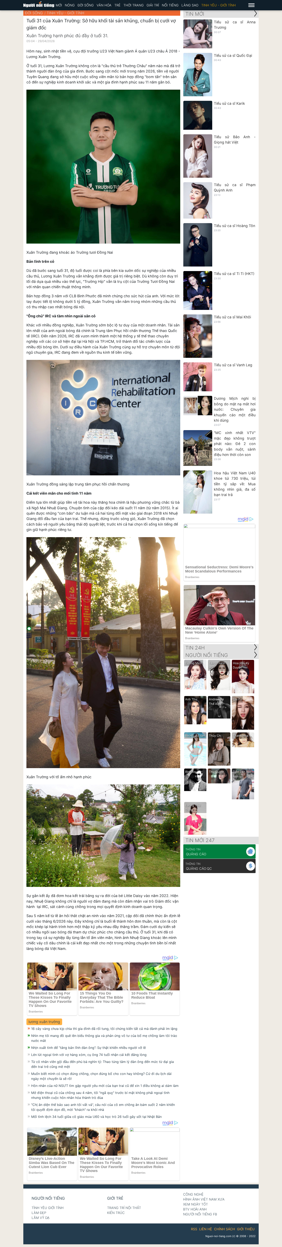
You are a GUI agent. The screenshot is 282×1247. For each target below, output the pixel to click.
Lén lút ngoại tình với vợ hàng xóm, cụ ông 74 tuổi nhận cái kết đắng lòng (89, 1055)
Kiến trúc (116, 1213)
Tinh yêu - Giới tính (218, 5)
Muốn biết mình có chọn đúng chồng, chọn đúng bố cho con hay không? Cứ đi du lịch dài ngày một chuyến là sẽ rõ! (101, 1076)
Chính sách (224, 1229)
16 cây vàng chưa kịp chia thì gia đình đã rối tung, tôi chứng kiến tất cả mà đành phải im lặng (104, 1029)
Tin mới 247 (200, 840)
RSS (194, 1229)
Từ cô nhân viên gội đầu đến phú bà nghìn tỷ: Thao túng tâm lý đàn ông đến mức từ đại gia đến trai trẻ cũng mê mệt (102, 1064)
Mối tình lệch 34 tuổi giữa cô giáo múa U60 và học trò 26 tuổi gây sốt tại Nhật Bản (96, 1117)
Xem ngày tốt (195, 1204)
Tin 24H (195, 648)
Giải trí (153, 5)
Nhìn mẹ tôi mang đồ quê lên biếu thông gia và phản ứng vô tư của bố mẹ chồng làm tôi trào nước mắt (104, 1038)
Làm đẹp (39, 1213)
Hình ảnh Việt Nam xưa (204, 1199)
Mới (59, 5)
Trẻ (117, 5)
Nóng (70, 5)
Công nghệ (193, 1194)
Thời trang (133, 5)
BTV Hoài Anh (195, 1209)
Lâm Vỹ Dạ (41, 1218)
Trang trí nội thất (124, 1208)
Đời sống (86, 5)
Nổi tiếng (170, 5)
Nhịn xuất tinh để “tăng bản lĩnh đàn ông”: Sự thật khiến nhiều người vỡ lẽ (88, 1048)
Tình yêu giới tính (48, 1208)
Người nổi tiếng (48, 1198)
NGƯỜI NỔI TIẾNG (206, 655)
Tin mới (194, 14)
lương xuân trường (44, 1022)
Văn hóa (104, 5)
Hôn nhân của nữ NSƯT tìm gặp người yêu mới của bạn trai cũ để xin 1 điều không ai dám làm (105, 1086)
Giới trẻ (115, 1198)
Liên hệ (205, 1229)
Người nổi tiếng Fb (200, 1214)
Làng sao (189, 5)
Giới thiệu (246, 1229)
